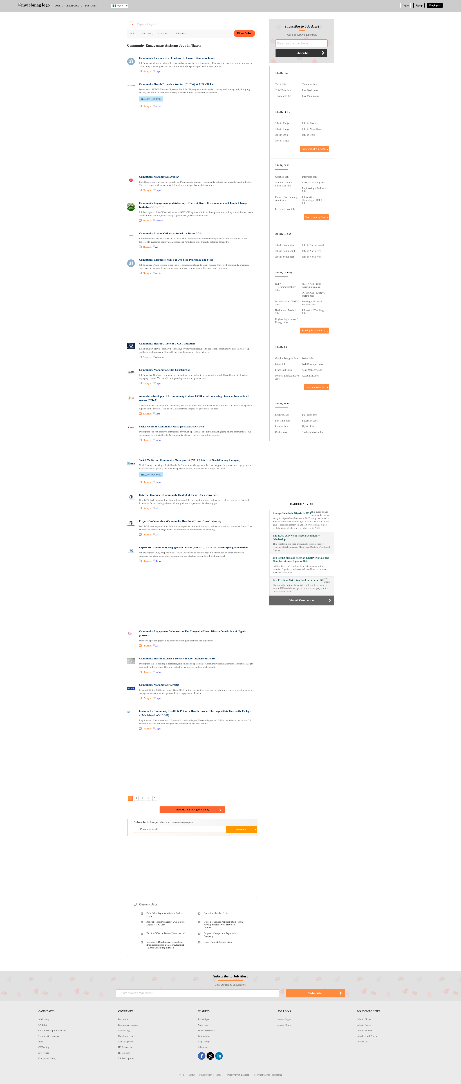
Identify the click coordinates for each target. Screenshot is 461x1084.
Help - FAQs (204, 1041)
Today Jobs (281, 84)
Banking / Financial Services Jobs (312, 303)
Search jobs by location (314, 148)
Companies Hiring (47, 1058)
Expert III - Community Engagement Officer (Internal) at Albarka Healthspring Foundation (193, 547)
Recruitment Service (128, 1025)
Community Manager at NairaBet (159, 684)
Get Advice (72, 5)
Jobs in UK (362, 1041)
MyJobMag (277, 1075)
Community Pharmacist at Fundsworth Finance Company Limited (178, 58)
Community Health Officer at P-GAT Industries (167, 343)
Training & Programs (48, 1036)
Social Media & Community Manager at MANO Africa (171, 426)
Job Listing (43, 1019)
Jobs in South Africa (367, 1036)
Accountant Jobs (310, 375)
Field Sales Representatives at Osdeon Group (164, 914)
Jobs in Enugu (282, 129)
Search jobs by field (315, 217)
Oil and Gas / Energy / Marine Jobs (313, 294)
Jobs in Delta (281, 134)
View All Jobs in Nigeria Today (192, 809)
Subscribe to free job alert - (163, 822)
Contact (192, 1075)
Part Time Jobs (282, 420)
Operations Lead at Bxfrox (217, 913)
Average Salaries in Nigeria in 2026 (292, 513)
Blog (40, 1041)
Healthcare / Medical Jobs (285, 312)
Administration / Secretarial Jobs (283, 184)
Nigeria (120, 5)
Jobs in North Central (313, 245)
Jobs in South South (285, 250)
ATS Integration (126, 1041)
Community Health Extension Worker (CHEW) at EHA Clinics (176, 84)
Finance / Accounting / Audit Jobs (286, 199)
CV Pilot (42, 1025)
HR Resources (125, 1047)
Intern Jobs (280, 364)
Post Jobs (91, 5)
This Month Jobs (283, 95)
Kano (157, 414)
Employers (434, 5)
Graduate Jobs (282, 176)
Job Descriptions (126, 1058)
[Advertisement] (192, 142)
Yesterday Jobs (309, 84)
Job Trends (43, 1052)
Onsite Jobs (281, 432)
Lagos (158, 71)
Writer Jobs (308, 358)
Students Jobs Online (312, 432)
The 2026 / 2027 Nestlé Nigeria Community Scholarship (296, 537)
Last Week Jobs (310, 90)
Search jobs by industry (314, 330)
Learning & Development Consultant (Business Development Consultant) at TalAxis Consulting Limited (165, 945)
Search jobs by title (316, 387)
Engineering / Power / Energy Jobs (286, 321)
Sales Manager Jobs (312, 369)
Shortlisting (124, 1030)
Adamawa (159, 357)
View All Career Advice (301, 600)
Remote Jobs (281, 426)
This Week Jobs (283, 90)
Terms (218, 1075)
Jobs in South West (284, 245)
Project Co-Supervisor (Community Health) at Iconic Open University (180, 521)
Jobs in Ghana (364, 1019)
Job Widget (203, 1019)
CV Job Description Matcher (52, 1030)
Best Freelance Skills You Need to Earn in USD (298, 580)
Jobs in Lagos (282, 140)
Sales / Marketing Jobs (313, 182)
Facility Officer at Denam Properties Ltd (165, 933)
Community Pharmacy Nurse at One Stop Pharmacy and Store (176, 259)
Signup (418, 5)
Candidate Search (126, 1036)
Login (405, 5)
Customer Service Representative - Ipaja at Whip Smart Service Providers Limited (223, 924)
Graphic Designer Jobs (286, 358)
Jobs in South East (284, 256)
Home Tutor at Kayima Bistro (218, 942)
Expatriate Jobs (309, 420)
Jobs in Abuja (282, 123)
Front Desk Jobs (283, 369)
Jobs (58, 5)
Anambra (159, 220)
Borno (158, 561)
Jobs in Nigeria (364, 1030)
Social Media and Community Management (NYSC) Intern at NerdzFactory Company (190, 460)
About (181, 1075)
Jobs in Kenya (364, 1025)
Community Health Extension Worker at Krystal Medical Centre (177, 658)
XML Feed (203, 1025)
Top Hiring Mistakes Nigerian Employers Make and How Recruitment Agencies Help (301, 559)
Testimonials (204, 1036)
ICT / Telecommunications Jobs (285, 286)
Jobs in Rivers (309, 123)
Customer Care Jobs (285, 209)
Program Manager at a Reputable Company (220, 934)
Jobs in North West (311, 256)
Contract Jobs (282, 414)
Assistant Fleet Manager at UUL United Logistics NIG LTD (165, 923)
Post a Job (123, 1019)
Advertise (202, 1047)
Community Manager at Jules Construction (164, 369)
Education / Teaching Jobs (313, 312)
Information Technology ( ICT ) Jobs (312, 200)
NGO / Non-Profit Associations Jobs (311, 285)
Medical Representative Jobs (287, 377)
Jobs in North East (311, 250)
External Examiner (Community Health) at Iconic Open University (178, 494)
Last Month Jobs (310, 95)
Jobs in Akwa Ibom (312, 129)
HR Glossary (124, 1052)
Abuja (157, 106)
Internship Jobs (309, 176)
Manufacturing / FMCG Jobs (287, 303)
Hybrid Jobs (308, 426)
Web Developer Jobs (312, 364)
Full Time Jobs (309, 414)
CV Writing (44, 1047)
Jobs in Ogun (308, 134)
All (156, 247)
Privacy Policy (205, 1075)
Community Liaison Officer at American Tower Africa (171, 233)
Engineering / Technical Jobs (314, 190)
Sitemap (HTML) (206, 1030)
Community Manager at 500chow (159, 176)
